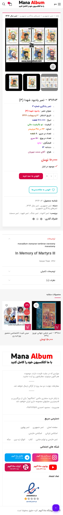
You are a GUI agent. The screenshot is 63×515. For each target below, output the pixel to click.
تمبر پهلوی (25, 427)
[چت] (55, 507)
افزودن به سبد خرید (31, 176)
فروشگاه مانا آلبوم (46, 510)
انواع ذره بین (19, 439)
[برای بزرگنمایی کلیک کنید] (53, 67)
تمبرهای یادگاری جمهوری (30, 16)
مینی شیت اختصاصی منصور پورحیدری (17, 334)
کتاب (30, 439)
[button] (58, 327)
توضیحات (51, 238)
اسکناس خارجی (35, 433)
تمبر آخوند (44, 213)
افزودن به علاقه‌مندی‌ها (40, 189)
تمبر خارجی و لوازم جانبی (46, 439)
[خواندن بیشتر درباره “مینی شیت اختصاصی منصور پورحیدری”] (28, 327)
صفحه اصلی (52, 427)
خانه (57, 16)
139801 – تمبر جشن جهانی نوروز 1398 (46, 334)
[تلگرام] (34, 219)
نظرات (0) (50, 280)
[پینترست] (41, 219)
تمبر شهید (24, 213)
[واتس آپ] (37, 219)
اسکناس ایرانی (51, 433)
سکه (9, 439)
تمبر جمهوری (48, 16)
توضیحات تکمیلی (48, 271)
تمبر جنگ (34, 213)
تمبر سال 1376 (11, 16)
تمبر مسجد (14, 213)
